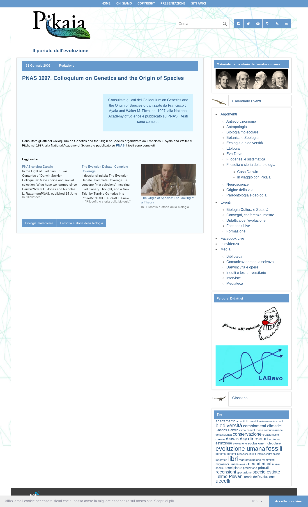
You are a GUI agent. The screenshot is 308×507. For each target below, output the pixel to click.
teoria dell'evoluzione (259, 477)
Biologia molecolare (39, 223)
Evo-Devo (234, 154)
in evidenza (230, 244)
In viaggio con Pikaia (254, 177)
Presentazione (173, 3)
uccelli (223, 481)
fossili (274, 448)
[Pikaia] (60, 37)
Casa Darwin (247, 172)
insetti (253, 453)
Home (106, 3)
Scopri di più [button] (164, 501)
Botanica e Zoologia (242, 138)
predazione (250, 467)
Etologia (233, 148)
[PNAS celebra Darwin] (52, 183)
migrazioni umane (227, 464)
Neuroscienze (237, 184)
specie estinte (266, 471)
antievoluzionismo (268, 421)
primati (263, 468)
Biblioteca (234, 256)
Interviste (233, 278)
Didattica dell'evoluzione (246, 220)
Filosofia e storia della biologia (81, 223)
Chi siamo (124, 3)
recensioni (226, 471)
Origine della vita (239, 190)
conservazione (247, 434)
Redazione (66, 65)
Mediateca (234, 283)
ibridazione (242, 454)
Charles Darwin (227, 430)
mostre (243, 464)
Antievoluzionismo (241, 121)
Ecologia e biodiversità (244, 143)
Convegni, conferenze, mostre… (252, 215)
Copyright (146, 3)
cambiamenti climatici (262, 426)
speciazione (244, 472)
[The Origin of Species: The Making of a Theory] (168, 180)
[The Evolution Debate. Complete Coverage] (111, 185)
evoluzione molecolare (264, 443)
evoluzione (240, 443)
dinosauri (258, 438)
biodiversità (229, 425)
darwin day (236, 439)
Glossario (240, 398)
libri (233, 458)
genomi (231, 453)
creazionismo (270, 434)
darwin (220, 439)
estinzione (224, 443)
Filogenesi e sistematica (245, 159)
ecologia (274, 439)
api (281, 421)
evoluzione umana (240, 448)
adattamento (225, 421)
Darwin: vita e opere (242, 267)
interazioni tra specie (268, 454)
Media (225, 249)
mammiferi (268, 460)
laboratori (221, 459)
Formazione (236, 231)
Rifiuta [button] (257, 501)
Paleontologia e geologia (246, 195)
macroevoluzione (250, 460)
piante (237, 468)
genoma (221, 453)
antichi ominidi (249, 421)
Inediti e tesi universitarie (246, 273)
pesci (228, 468)
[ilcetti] (35, 494)
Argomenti (229, 114)
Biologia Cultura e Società (247, 210)
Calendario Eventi (246, 101)
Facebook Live (238, 226)
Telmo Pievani (229, 476)
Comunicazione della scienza (250, 262)
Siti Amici (198, 3)
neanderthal (259, 463)
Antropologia (236, 127)
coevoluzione (255, 430)
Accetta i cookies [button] (288, 501)
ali (237, 421)
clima (242, 430)
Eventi (226, 202)
